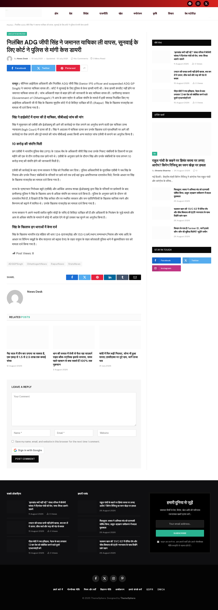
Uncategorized (17, 34)
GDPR (149, 589)
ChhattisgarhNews (37, 264)
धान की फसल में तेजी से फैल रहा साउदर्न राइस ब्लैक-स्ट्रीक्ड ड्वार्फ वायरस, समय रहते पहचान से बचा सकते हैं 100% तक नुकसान (72, 359)
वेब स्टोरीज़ (190, 13)
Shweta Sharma (162, 170)
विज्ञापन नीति (105, 589)
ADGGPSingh (16, 264)
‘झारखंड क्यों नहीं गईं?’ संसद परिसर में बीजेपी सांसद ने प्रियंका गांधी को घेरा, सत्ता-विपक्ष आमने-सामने (192, 55)
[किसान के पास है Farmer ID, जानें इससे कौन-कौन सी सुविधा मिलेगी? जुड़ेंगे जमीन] (161, 232)
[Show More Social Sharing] (84, 68)
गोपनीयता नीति (73, 589)
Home (10, 25)
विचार (171, 13)
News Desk (22, 58)
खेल (121, 13)
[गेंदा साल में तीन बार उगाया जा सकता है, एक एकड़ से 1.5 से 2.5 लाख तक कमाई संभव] (28, 337)
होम (56, 13)
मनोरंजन (138, 13)
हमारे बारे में (58, 589)
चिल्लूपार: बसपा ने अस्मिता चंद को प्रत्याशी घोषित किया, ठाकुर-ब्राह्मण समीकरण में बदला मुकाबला (192, 193)
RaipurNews (57, 264)
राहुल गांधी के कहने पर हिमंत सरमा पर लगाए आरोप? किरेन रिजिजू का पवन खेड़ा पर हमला (179, 163)
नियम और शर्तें (90, 589)
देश (70, 13)
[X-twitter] (206, 3)
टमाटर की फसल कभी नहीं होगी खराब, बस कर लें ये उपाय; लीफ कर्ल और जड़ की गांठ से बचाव (192, 75)
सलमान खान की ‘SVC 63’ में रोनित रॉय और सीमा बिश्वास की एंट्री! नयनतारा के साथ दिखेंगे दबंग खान (192, 212)
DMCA (161, 589)
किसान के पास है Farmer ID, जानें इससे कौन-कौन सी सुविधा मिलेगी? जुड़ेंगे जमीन (191, 230)
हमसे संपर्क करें (135, 589)
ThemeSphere (127, 598)
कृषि (155, 13)
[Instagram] (198, 3)
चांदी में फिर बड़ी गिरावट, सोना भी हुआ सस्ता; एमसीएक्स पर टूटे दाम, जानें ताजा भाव (118, 357)
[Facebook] (190, 3)
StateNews (74, 264)
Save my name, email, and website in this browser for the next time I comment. (57, 441)
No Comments (81, 58)
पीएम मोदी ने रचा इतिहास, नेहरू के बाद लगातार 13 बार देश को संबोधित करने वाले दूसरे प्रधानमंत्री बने (190, 94)
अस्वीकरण (119, 589)
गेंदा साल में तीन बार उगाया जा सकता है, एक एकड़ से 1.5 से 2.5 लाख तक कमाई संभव (26, 357)
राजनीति (103, 13)
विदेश (85, 13)
